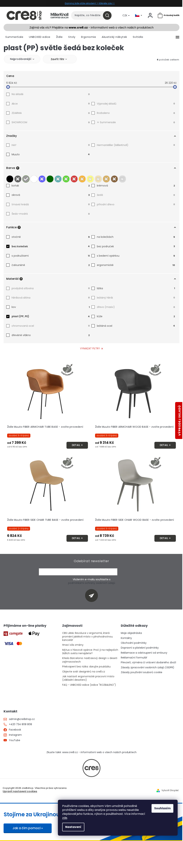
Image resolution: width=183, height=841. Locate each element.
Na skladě (51, 94)
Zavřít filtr (58, 59)
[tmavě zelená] (50, 178)
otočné (51, 237)
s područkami (51, 256)
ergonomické (136, 265)
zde (64, 818)
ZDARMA (51, 113)
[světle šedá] (25, 178)
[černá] (9, 178)
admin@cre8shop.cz (22, 719)
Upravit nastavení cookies (20, 791)
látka (136, 288)
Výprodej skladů (136, 103)
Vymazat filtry (90, 348)
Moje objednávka (131, 633)
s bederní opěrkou (136, 256)
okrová (51, 195)
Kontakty (126, 638)
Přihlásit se (93, 595)
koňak (51, 185)
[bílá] (34, 178)
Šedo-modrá (51, 214)
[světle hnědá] (106, 178)
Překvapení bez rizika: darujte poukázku (86, 666)
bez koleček (51, 246)
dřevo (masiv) (136, 307)
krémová (136, 185)
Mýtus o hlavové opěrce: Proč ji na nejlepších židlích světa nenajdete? (90, 651)
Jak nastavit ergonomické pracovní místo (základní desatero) (88, 678)
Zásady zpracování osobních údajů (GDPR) (147, 667)
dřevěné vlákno (51, 335)
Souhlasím (162, 808)
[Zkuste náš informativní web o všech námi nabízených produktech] (91, 768)
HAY (51, 145)
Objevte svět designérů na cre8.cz (83, 671)
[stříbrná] (122, 178)
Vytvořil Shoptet (170, 790)
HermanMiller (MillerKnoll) (136, 145)
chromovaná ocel (51, 326)
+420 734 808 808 (20, 724)
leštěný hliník (136, 297)
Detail (76, 445)
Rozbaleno (136, 113)
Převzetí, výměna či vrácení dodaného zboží (148, 662)
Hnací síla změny (72, 645)
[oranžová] (82, 178)
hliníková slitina (51, 297)
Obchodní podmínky (134, 643)
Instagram (15, 735)
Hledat (109, 15)
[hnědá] (114, 178)
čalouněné (51, 265)
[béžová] (98, 178)
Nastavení (73, 827)
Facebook (15, 729)
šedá (136, 195)
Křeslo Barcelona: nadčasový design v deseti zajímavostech (89, 659)
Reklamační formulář (134, 657)
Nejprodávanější (20, 59)
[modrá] (42, 178)
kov (51, 307)
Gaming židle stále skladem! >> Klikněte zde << (90, 3)
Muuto (51, 154)
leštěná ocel (136, 326)
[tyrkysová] (58, 178)
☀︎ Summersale (136, 122)
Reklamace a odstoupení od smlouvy (144, 653)
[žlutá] (90, 178)
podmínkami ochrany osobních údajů (91, 583)
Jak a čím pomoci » (28, 828)
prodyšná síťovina (51, 288)
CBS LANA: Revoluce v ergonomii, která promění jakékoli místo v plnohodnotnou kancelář (87, 636)
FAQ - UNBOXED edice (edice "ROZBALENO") (89, 685)
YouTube (14, 740)
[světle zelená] (66, 178)
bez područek (136, 246)
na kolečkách (136, 237)
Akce (51, 103)
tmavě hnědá (51, 204)
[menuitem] (14, 37)
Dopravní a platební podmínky (140, 647)
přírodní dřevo (136, 204)
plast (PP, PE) (51, 316)
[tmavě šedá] (17, 178)
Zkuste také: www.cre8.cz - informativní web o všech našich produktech (91, 752)
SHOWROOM (51, 122)
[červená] (74, 178)
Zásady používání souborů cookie (141, 672)
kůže (136, 316)
